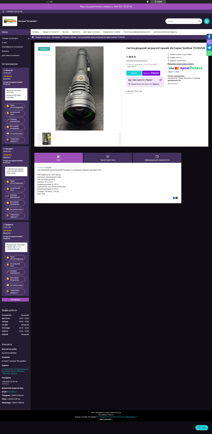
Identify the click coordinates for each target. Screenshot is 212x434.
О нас (4, 43)
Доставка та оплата (92, 32)
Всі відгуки (15, 300)
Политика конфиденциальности (137, 32)
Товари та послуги (50, 32)
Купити (134, 73)
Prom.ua (118, 412)
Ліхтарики (56, 37)
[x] (177, 198)
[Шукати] (199, 21)
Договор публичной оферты (165, 32)
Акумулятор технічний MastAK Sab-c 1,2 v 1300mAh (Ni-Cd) (15, 247)
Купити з (146, 73)
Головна (36, 32)
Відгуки (5, 51)
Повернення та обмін (111, 32)
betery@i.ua (11, 392)
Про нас (65, 32)
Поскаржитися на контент (107, 417)
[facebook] (174, 198)
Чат (203, 428)
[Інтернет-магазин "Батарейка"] (9, 21)
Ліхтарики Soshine (69, 37)
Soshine (40, 168)
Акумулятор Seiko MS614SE (13, 96)
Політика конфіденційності (127, 417)
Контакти (76, 32)
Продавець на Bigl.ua (106, 414)
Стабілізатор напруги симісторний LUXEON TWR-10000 (15, 171)
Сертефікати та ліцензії (12, 47)
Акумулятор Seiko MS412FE (13, 91)
